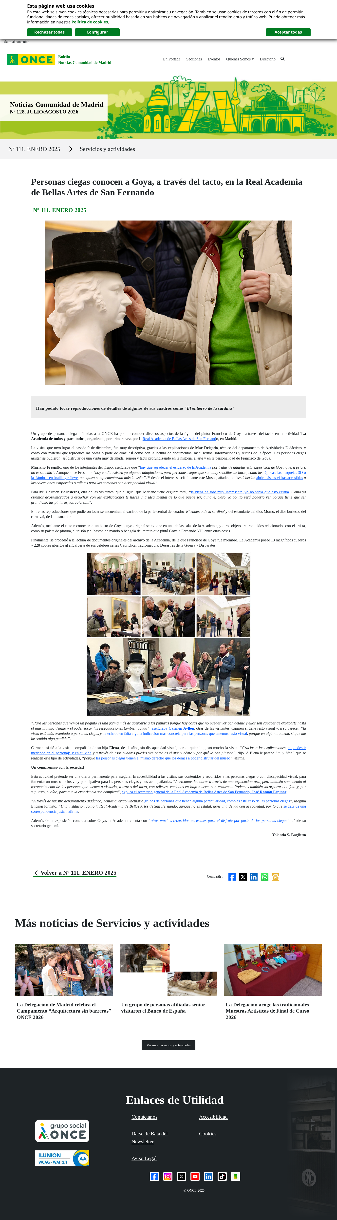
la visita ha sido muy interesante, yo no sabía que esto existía (240, 492)
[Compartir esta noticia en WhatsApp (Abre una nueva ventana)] (264, 876)
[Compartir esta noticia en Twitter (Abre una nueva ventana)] (243, 876)
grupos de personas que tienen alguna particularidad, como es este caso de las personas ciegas (217, 801)
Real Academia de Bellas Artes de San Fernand (179, 439)
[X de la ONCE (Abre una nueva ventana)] (181, 1176)
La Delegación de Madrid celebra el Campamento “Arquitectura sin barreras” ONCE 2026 (64, 1011)
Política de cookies (90, 21)
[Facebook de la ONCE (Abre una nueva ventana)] (154, 1176)
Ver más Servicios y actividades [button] (168, 1045)
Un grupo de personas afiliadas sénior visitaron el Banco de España (163, 1008)
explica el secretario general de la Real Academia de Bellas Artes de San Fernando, (204, 792)
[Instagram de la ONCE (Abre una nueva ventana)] (168, 1176)
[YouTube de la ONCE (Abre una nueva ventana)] (195, 1176)
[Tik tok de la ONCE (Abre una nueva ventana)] (222, 1176)
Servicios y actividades (107, 149)
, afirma (72, 811)
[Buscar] (282, 58)
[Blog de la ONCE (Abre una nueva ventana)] (236, 1176)
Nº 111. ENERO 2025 (34, 149)
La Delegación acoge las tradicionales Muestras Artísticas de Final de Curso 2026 (267, 1011)
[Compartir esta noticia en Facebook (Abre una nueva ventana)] (232, 876)
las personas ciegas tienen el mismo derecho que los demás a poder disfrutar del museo (163, 758)
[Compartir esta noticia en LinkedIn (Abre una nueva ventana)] (254, 876)
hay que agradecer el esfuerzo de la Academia (175, 467)
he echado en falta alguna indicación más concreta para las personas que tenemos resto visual (175, 733)
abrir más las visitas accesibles (279, 478)
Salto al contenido (16, 42)
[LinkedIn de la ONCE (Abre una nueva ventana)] (209, 1176)
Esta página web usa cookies (60, 5)
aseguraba (173, 728)
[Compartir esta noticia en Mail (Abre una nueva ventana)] (275, 876)
